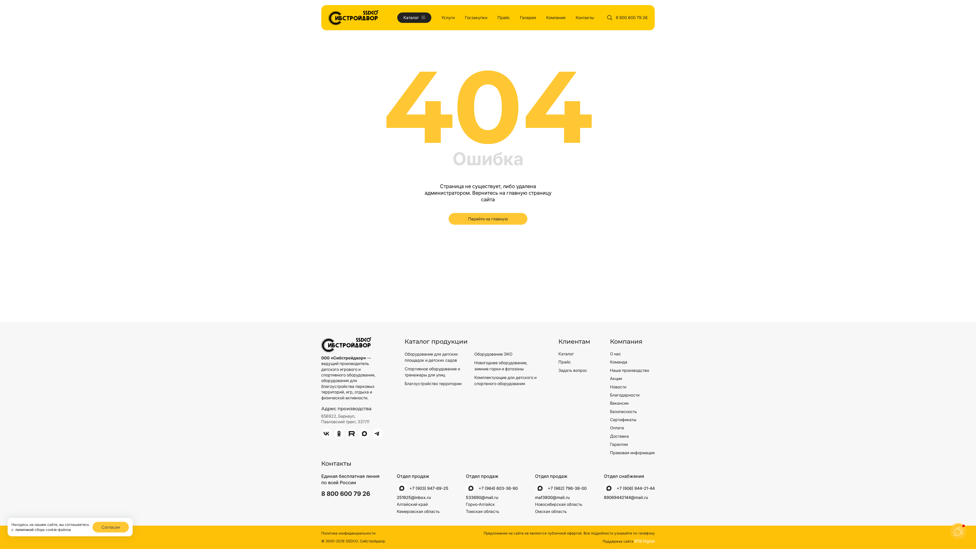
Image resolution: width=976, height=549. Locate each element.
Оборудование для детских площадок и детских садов (431, 357)
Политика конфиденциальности (348, 533)
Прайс (503, 17)
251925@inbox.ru (414, 497)
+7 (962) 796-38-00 (567, 488)
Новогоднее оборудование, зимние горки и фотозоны (500, 365)
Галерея (528, 17)
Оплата (617, 427)
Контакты (585, 17)
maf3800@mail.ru (552, 497)
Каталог (566, 353)
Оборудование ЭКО (493, 354)
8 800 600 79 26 (632, 17)
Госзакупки (476, 17)
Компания (556, 17)
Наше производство (629, 370)
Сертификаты (623, 419)
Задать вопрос (572, 370)
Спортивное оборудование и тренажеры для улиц (432, 371)
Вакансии (619, 403)
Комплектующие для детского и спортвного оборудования (505, 380)
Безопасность (623, 411)
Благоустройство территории (433, 383)
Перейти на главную (488, 218)
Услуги (448, 17)
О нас (615, 353)
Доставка (619, 436)
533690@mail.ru (482, 497)
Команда (618, 361)
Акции (616, 378)
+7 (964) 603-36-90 (498, 488)
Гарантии (619, 444)
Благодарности (624, 395)
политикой (24, 529)
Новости (618, 386)
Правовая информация (632, 452)
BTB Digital (644, 541)
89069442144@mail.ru (626, 497)
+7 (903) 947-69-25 (428, 488)
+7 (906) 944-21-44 (636, 488)
